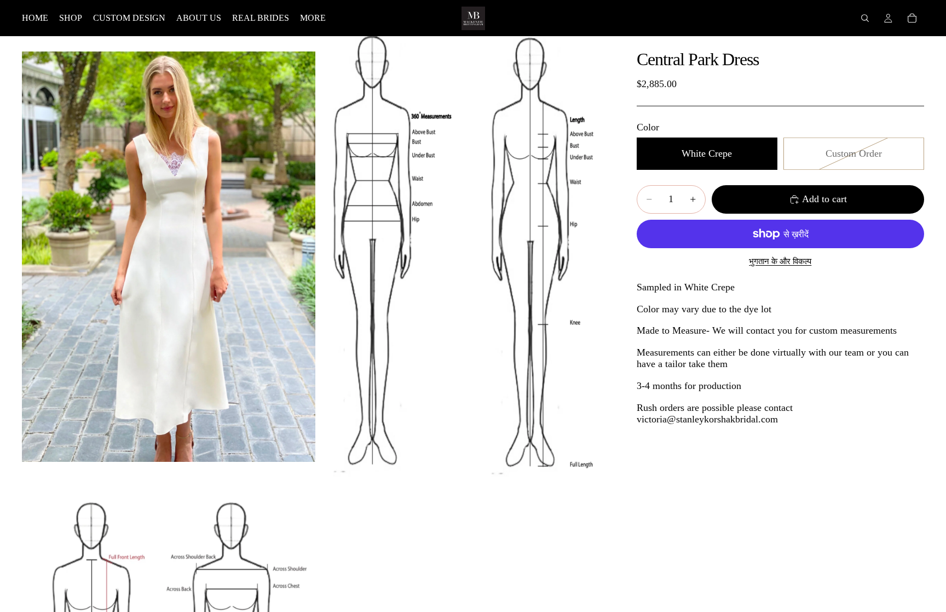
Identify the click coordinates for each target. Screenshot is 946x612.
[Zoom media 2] (463, 256)
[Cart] (912, 18)
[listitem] (313, 18)
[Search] (865, 18)
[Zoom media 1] (168, 256)
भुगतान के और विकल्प (780, 261)
